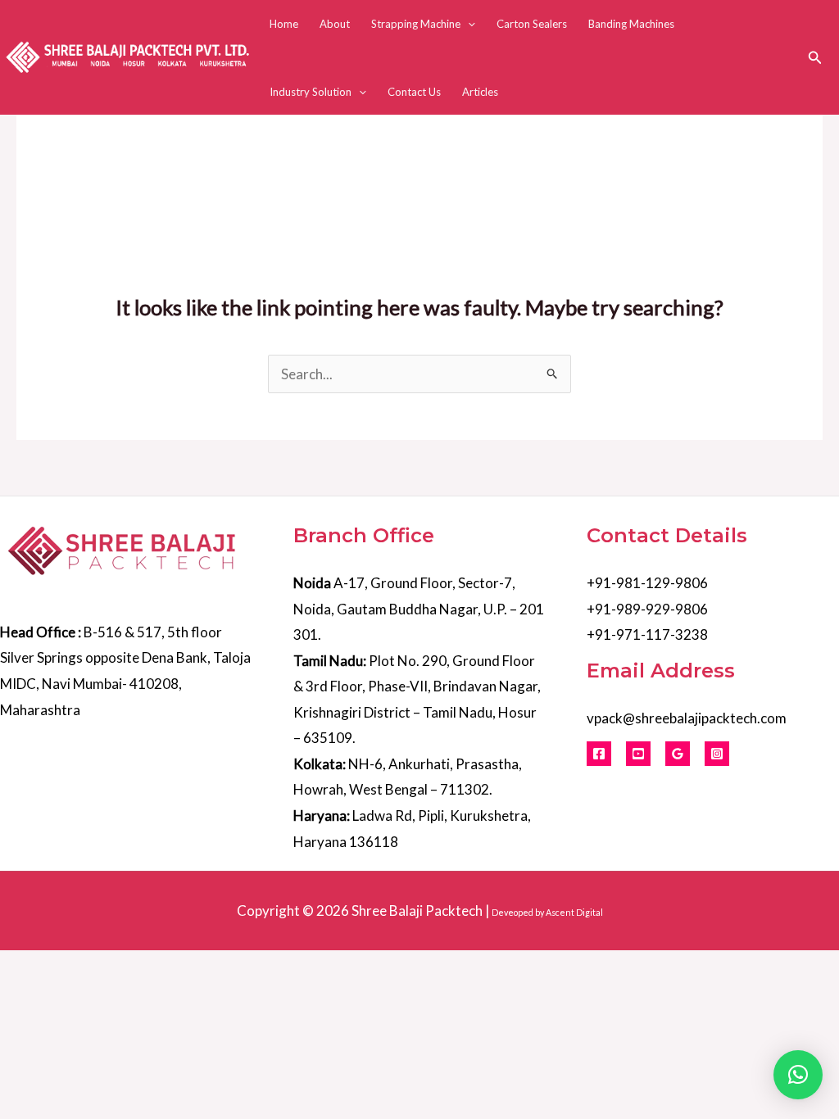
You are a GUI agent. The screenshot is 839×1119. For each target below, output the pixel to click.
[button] (467, 23)
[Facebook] (599, 753)
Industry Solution (310, 91)
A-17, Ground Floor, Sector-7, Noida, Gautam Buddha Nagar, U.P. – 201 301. (418, 608)
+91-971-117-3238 (647, 634)
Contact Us (414, 91)
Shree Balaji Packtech (417, 910)
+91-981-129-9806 (647, 582)
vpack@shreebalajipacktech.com (687, 718)
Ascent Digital (574, 912)
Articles (480, 91)
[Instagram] (717, 753)
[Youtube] (638, 753)
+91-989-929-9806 (647, 609)
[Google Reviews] (677, 753)
